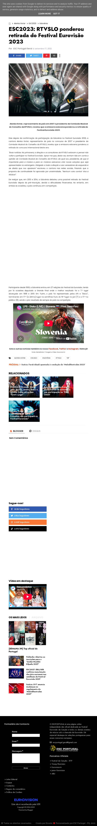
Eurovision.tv (57, 767)
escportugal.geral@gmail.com (64, 742)
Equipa (9, 782)
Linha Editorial (11, 779)
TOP (68, 358)
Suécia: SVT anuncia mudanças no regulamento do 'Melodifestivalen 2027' (35, 689)
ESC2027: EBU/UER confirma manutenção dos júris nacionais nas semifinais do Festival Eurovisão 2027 (36, 674)
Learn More (44, 13)
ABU (53, 773)
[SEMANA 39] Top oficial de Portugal (23, 650)
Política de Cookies (14, 792)
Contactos (10, 785)
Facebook (53, 349)
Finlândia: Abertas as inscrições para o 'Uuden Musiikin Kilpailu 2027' (35, 661)
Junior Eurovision (58, 770)
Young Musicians (58, 764)
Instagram (73, 349)
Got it (56, 13)
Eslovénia (44, 23)
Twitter (62, 349)
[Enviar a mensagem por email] (54, 56)
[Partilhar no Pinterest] (46, 56)
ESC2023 (32, 23)
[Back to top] (90, 820)
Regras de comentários (15, 789)
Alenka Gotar (19, 23)
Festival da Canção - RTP (62, 760)
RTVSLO (58, 358)
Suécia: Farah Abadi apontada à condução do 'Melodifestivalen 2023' (53, 364)
